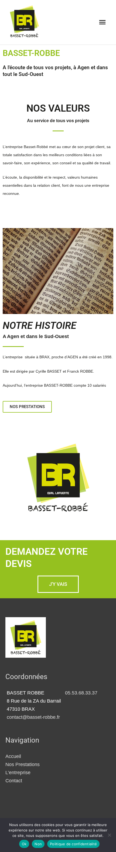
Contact (13, 780)
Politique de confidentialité (73, 844)
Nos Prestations (22, 764)
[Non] (109, 835)
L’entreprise (17, 772)
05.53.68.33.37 (81, 693)
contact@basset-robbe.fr (33, 717)
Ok (24, 844)
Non (38, 844)
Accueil (13, 756)
